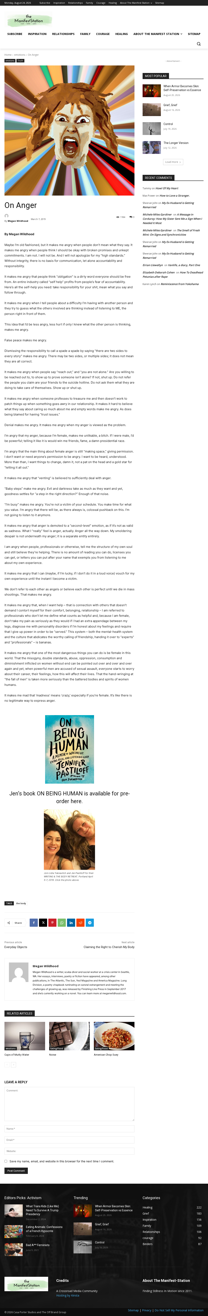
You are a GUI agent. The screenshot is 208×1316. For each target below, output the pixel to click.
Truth (20, 60)
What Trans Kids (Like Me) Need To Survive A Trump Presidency (42, 1210)
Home (8, 55)
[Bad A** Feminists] (13, 1249)
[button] (199, 44)
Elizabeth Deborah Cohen (158, 272)
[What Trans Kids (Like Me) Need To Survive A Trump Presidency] (13, 1210)
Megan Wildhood (18, 220)
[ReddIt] (80, 923)
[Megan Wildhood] (16, 216)
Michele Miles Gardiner (157, 214)
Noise (52, 1054)
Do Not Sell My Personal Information (179, 1310)
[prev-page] (7, 1064)
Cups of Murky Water (16, 1054)
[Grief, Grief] (152, 109)
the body (21, 903)
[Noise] (69, 1036)
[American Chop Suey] (114, 1036)
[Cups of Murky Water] (24, 1036)
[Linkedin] (71, 923)
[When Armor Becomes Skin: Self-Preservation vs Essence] (152, 90)
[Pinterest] (52, 923)
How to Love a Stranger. (174, 195)
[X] (43, 923)
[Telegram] (90, 923)
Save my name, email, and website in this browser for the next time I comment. (62, 1161)
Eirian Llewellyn (153, 265)
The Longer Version (176, 143)
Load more (171, 162)
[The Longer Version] (152, 147)
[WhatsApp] (62, 923)
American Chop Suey (106, 1054)
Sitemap (133, 1310)
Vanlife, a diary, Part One (184, 265)
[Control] (152, 128)
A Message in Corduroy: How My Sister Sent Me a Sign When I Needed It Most (172, 219)
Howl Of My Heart (166, 188)
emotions (19, 55)
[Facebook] (34, 923)
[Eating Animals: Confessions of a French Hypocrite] (13, 1231)
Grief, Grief (170, 105)
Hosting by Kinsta (67, 1295)
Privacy (146, 1310)
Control (168, 124)
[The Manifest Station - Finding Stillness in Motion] (28, 19)
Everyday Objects (15, 947)
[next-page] (13, 1064)
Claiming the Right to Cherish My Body (109, 947)
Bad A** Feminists (38, 1245)
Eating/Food (56, 1048)
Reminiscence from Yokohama (180, 284)
